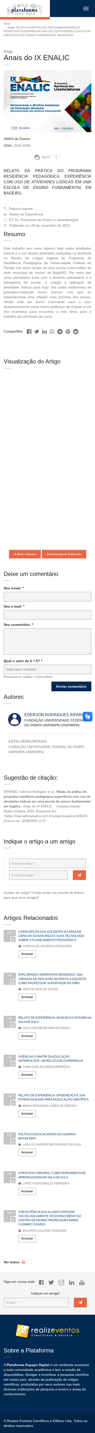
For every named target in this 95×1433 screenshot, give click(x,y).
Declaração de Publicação (65, 554)
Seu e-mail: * (14, 606)
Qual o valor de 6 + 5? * (23, 661)
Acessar (27, 954)
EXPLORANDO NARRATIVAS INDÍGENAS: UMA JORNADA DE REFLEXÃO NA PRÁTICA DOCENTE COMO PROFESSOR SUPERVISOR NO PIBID (52, 979)
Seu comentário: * (18, 625)
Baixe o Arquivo (26, 554)
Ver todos (12, 1262)
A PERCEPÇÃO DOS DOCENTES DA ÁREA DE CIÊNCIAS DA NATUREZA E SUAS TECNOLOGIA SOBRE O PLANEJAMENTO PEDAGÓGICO (51, 936)
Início (7, 23)
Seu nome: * (14, 588)
